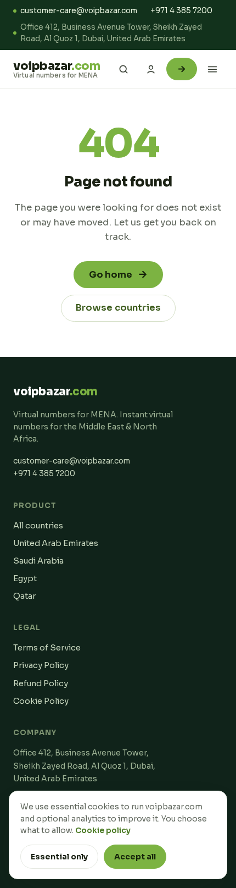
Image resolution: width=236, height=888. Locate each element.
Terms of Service (47, 648)
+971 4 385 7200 (181, 10)
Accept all (135, 857)
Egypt (25, 578)
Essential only (59, 857)
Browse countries (118, 307)
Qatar (24, 596)
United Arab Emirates (55, 543)
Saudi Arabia (38, 561)
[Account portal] (151, 69)
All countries (38, 526)
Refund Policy (40, 683)
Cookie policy (103, 830)
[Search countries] (123, 69)
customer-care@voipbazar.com (78, 10)
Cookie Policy (41, 701)
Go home (118, 274)
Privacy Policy (41, 665)
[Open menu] (212, 69)
